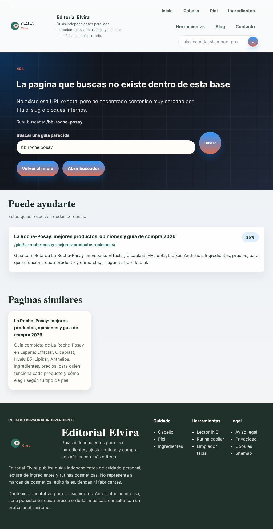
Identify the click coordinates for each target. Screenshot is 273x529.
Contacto (245, 26)
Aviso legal (246, 432)
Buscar (210, 143)
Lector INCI (208, 432)
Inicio (167, 10)
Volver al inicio (37, 168)
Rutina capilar (210, 439)
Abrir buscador (83, 168)
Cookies (243, 446)
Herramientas (190, 26)
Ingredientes (241, 10)
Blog (220, 26)
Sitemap (243, 453)
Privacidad (246, 439)
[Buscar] (253, 42)
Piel (214, 10)
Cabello (191, 10)
